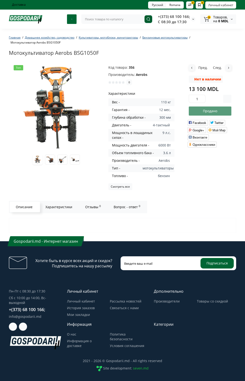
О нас (71, 334)
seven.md (141, 368)
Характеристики (58, 207)
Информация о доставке (79, 343)
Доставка (18, 4)
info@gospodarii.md (25, 316)
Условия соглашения (127, 345)
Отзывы (93, 206)
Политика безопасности (121, 336)
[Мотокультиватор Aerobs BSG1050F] (56, 107)
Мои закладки (78, 314)
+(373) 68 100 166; (174, 16)
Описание (24, 207)
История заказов (81, 308)
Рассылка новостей (125, 301)
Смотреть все (120, 187)
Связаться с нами (124, 308)
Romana (174, 5)
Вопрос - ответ (127, 206)
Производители (167, 301)
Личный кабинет (220, 5)
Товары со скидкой (212, 301)
